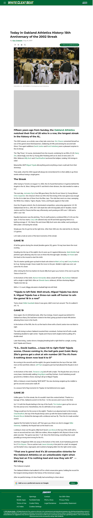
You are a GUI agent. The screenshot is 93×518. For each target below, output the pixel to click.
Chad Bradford (40, 158)
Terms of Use (21, 503)
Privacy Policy (64, 500)
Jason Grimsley (47, 444)
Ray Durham (66, 278)
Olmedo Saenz (44, 280)
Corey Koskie (72, 261)
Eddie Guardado (29, 303)
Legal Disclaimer (50, 503)
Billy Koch (28, 158)
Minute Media (11, 511)
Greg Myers (42, 374)
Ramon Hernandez (39, 278)
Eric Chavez (59, 141)
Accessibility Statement (67, 503)
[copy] (25, 45)
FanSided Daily (34, 500)
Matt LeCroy (59, 261)
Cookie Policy (34, 503)
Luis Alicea (52, 430)
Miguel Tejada (31, 165)
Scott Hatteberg (53, 146)
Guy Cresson (17, 40)
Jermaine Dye (29, 193)
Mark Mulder (71, 252)
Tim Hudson (57, 404)
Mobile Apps (21, 500)
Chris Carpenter (19, 196)
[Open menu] (5, 3)
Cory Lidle (34, 220)
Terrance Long (38, 372)
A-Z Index (20, 507)
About (19, 496)
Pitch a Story (48, 500)
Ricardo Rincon (19, 416)
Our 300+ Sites (64, 496)
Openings (32, 496)
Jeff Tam (39, 365)
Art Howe (70, 255)
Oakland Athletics (64, 130)
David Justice (39, 146)
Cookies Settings (35, 507)
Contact (47, 496)
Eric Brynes (22, 444)
